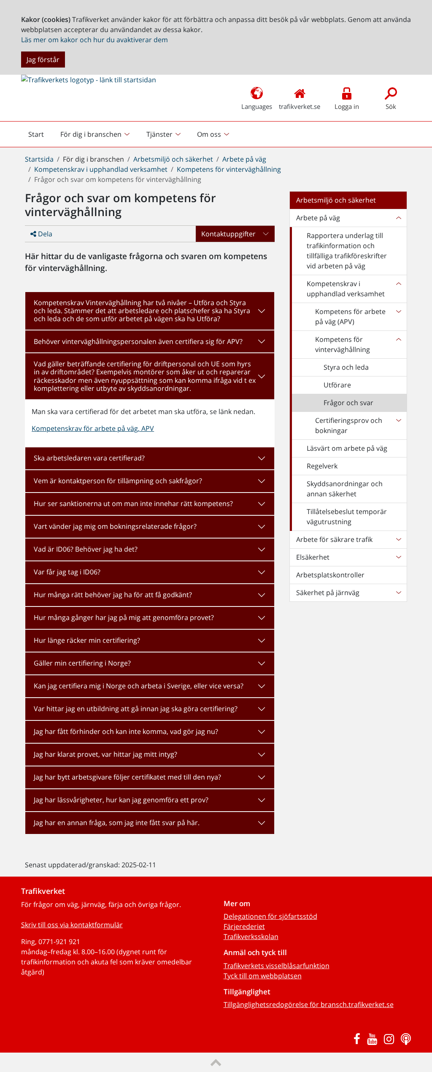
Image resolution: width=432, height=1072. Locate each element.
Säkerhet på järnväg (327, 592)
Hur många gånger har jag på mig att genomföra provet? (124, 617)
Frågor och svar (348, 402)
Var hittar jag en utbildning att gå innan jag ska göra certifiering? (136, 708)
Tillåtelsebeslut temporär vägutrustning (347, 516)
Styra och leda (346, 367)
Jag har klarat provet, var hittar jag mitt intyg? (105, 754)
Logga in (347, 106)
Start (39, 136)
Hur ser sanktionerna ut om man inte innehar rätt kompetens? (133, 503)
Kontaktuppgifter (228, 233)
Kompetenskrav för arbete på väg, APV (93, 428)
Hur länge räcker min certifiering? (87, 640)
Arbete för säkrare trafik (334, 539)
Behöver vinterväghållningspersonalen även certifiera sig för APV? (138, 341)
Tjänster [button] (159, 134)
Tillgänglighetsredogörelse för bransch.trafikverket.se (309, 1004)
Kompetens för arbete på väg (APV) (350, 316)
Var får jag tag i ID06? (67, 572)
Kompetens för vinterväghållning (229, 169)
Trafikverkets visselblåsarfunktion (276, 965)
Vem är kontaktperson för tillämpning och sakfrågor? (118, 480)
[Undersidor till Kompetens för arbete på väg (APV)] (398, 316)
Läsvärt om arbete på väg (347, 448)
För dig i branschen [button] (91, 134)
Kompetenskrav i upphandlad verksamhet (100, 169)
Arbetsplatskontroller (330, 574)
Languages (256, 106)
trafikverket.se (299, 106)
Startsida (39, 159)
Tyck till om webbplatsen (263, 975)
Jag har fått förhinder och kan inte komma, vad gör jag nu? (126, 731)
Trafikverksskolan (251, 936)
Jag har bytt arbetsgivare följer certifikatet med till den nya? (127, 777)
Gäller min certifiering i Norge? (82, 663)
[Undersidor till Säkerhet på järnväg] (398, 592)
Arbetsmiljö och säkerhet (173, 159)
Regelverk (322, 466)
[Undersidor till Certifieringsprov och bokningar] (398, 425)
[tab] (150, 311)
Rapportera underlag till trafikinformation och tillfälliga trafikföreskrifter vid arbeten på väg (347, 251)
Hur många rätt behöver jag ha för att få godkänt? (113, 594)
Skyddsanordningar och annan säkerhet (345, 488)
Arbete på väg (244, 159)
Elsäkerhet (312, 557)
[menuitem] (96, 134)
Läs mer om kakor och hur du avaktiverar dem (94, 39)
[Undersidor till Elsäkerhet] (398, 557)
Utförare (337, 385)
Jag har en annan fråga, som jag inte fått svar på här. (117, 822)
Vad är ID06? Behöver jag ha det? (86, 549)
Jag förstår (43, 59)
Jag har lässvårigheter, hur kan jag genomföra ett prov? (121, 799)
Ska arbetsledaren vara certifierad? (89, 458)
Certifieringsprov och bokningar (348, 425)
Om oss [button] (209, 134)
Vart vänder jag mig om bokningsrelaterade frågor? (115, 526)
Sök (391, 106)
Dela (44, 233)
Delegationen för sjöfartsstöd (270, 916)
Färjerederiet (244, 926)
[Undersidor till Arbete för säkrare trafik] (398, 539)
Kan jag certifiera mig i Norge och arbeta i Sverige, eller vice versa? (138, 685)
